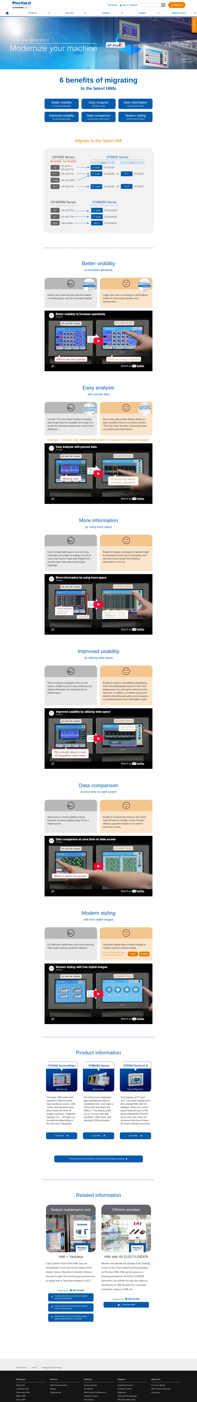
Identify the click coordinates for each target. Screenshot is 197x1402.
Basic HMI (21, 1396)
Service (53, 1379)
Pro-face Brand (158, 1385)
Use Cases (89, 1399)
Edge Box (20, 1385)
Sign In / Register (130, 5)
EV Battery (88, 1389)
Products (33, 13)
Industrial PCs (22, 1389)
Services (69, 13)
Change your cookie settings (52, 1367)
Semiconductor (90, 1385)
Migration (122, 1392)
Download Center (125, 1385)
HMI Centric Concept (160, 1389)
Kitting (53, 1389)
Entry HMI (20, 1399)
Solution (106, 13)
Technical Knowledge (127, 1396)
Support (142, 13)
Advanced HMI (23, 1392)
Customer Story (91, 1396)
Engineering (55, 1392)
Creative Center (125, 1389)
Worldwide (112, 5)
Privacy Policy (21, 1367)
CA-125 (34, 1367)
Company (155, 1392)
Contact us (176, 5)
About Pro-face (179, 13)
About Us (156, 1379)
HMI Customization (58, 1385)
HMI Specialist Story (127, 1399)
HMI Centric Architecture (95, 1392)
